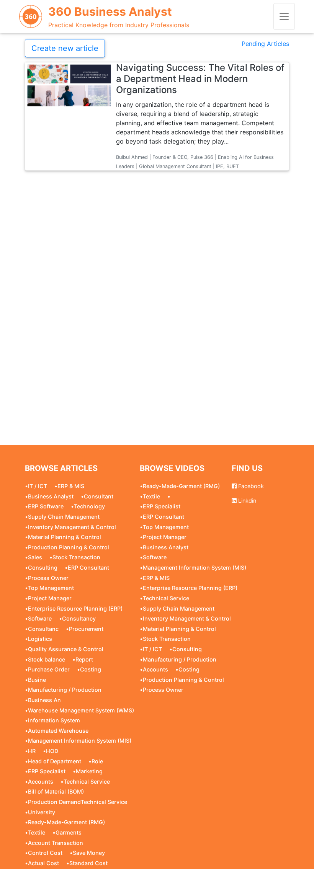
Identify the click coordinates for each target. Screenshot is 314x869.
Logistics (40, 638)
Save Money (89, 852)
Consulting (42, 567)
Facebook (250, 486)
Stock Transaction (76, 557)
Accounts (40, 781)
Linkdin (246, 500)
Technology (89, 506)
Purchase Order (49, 669)
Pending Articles (265, 43)
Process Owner (48, 578)
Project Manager (50, 598)
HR (32, 751)
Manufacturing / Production (64, 689)
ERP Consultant (88, 567)
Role (97, 761)
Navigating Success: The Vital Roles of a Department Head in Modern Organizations (200, 78)
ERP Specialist (46, 771)
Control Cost (45, 852)
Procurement (86, 629)
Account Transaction (55, 843)
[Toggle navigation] (284, 16)
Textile (36, 832)
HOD (52, 751)
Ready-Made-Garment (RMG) (66, 822)
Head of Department (54, 761)
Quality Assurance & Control (65, 649)
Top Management (51, 588)
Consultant (98, 496)
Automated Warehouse (58, 730)
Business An (44, 700)
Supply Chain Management (64, 516)
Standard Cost (88, 863)
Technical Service (87, 781)
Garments (69, 832)
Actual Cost (43, 863)
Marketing (89, 771)
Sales (35, 557)
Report (84, 659)
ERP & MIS (70, 486)
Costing (90, 669)
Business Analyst (51, 496)
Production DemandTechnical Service (77, 802)
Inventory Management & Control (72, 527)
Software (40, 618)
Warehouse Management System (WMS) (81, 710)
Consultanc (43, 629)
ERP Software (46, 506)
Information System (54, 720)
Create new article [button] (64, 48)
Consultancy (79, 618)
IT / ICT (37, 486)
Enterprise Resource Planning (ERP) (75, 608)
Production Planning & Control (68, 547)
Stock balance (46, 659)
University (41, 812)
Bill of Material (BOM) (56, 791)
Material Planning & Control (64, 537)
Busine (37, 679)
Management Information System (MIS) (79, 740)
